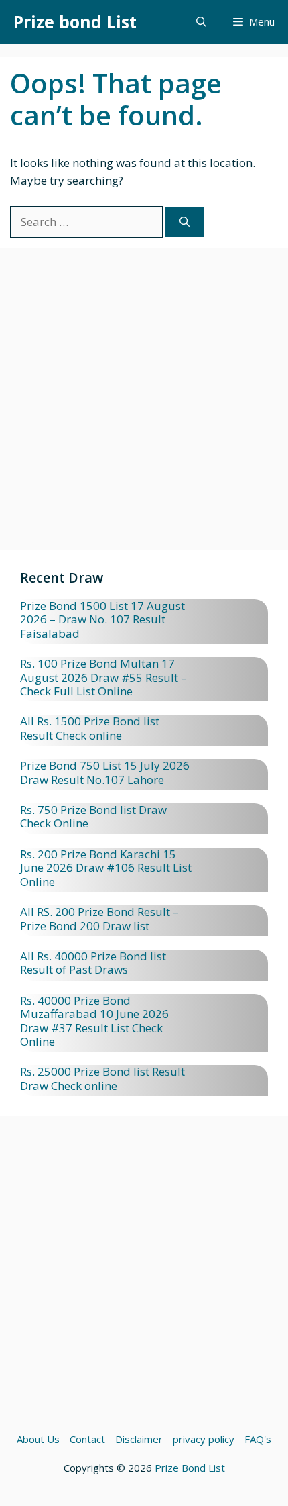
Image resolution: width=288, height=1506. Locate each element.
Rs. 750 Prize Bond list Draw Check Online (93, 816)
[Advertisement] (144, 405)
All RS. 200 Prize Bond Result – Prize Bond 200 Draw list (99, 918)
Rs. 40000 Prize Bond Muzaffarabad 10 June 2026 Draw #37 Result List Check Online (94, 1021)
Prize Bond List (190, 1467)
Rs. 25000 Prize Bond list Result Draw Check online (102, 1078)
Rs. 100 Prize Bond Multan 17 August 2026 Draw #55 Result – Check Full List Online (103, 677)
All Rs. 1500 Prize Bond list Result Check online (89, 727)
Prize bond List (75, 21)
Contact (87, 1439)
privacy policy (203, 1439)
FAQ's (257, 1439)
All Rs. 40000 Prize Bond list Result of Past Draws (93, 962)
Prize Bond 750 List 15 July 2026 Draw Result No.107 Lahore (105, 772)
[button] (201, 22)
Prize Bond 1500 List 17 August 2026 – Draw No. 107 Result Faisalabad (102, 619)
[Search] (184, 222)
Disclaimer (139, 1439)
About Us (38, 1439)
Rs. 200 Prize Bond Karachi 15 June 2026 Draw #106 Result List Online (106, 867)
